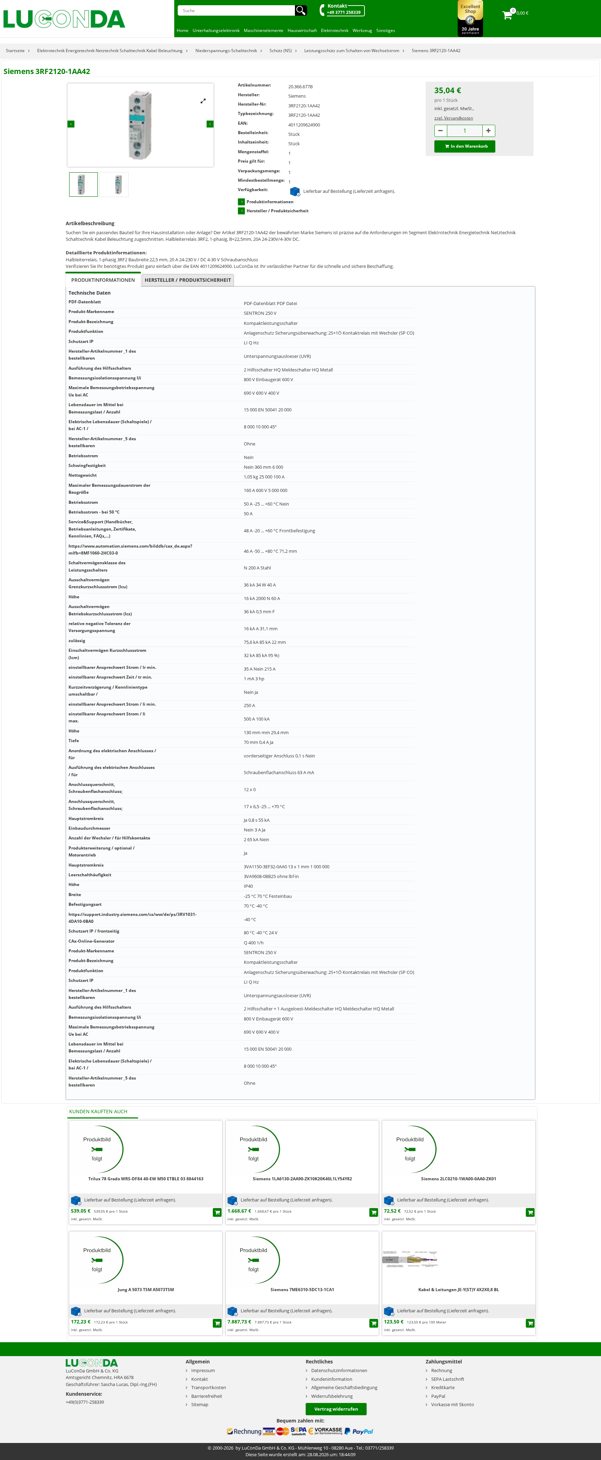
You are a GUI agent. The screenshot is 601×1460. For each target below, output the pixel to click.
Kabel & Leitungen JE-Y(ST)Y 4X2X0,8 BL (458, 1290)
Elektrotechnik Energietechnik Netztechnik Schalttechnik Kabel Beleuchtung (110, 51)
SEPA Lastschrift (447, 1379)
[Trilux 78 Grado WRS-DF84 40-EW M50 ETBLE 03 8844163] (97, 1148)
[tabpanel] (300, 693)
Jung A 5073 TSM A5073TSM (146, 1290)
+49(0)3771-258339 (85, 1402)
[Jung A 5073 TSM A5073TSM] (97, 1258)
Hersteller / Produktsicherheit (277, 211)
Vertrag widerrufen (336, 1409)
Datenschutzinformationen (339, 1370)
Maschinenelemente (263, 30)
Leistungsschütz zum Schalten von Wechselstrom (351, 51)
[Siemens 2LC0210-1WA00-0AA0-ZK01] (410, 1148)
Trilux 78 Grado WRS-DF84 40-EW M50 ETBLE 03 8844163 (145, 1179)
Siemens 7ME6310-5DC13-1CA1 (302, 1290)
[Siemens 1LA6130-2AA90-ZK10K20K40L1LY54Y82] (253, 1148)
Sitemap (199, 1404)
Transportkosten (208, 1387)
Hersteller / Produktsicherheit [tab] (188, 280)
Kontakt (337, 5)
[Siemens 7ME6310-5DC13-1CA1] (253, 1258)
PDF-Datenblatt (260, 303)
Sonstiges (385, 30)
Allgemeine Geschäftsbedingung (344, 1387)
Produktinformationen (270, 202)
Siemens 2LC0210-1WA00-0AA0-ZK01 (458, 1179)
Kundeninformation (331, 1379)
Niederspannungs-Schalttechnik (226, 51)
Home (183, 30)
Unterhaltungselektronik (216, 30)
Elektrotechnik (334, 30)
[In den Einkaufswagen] (217, 1212)
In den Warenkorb (469, 146)
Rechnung (441, 1370)
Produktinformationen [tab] (103, 280)
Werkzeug (362, 30)
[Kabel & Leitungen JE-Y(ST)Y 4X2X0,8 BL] (410, 1258)
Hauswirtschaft (302, 30)
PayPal (438, 1396)
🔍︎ (301, 10)
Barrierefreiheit (206, 1396)
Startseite (15, 51)
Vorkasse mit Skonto (452, 1404)
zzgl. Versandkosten (453, 118)
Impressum (203, 1370)
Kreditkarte (443, 1387)
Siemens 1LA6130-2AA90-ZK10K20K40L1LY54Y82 (302, 1179)
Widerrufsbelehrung (332, 1396)
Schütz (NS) (281, 51)
